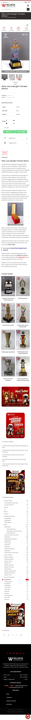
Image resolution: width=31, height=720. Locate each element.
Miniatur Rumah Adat (9, 573)
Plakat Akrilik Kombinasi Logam (14, 531)
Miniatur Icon (7, 563)
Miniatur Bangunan (9, 559)
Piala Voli (6, 599)
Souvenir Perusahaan (9, 577)
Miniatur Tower (8, 575)
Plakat (5, 524)
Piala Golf (6, 591)
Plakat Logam (7, 543)
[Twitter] (13, 653)
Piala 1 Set (6, 97)
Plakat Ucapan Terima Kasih (11, 552)
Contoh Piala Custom (8, 325)
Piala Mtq (6, 593)
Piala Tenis (7, 597)
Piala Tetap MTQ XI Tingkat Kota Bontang (23, 379)
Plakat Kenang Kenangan (10, 539)
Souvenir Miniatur (8, 555)
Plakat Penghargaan (9, 548)
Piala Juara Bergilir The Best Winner (11, 17)
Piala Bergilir (7, 585)
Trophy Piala (10, 95)
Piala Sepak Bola (8, 595)
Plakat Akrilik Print (11, 533)
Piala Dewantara (23, 298)
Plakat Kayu (7, 537)
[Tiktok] (23, 653)
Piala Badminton (8, 581)
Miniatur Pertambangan (10, 571)
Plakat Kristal (7, 541)
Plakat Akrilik (7, 527)
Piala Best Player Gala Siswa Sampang (8, 299)
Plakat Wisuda (7, 522)
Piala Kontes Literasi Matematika (23, 326)
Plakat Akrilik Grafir (11, 529)
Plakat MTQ (7, 544)
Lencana (6, 507)
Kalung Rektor (7, 518)
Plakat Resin (7, 550)
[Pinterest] (17, 635)
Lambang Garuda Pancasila (11, 503)
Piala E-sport (7, 587)
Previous (15, 82)
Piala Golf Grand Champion (8, 379)
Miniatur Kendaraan (9, 567)
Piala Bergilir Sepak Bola (8, 352)
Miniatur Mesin (7, 569)
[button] (27, 5)
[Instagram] (13, 635)
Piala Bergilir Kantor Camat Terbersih (22, 352)
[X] (4, 635)
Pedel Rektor (7, 520)
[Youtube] (21, 635)
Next (15, 84)
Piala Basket (7, 583)
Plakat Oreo (7, 546)
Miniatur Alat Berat (8, 557)
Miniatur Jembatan (9, 565)
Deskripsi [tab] (4, 153)
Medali (5, 511)
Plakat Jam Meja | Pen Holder (11, 535)
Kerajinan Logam (8, 500)
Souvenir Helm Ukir (9, 505)
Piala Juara (12, 97)
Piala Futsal (7, 589)
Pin (5, 509)
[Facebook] (8, 635)
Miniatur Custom (8, 561)
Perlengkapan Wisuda (9, 516)
